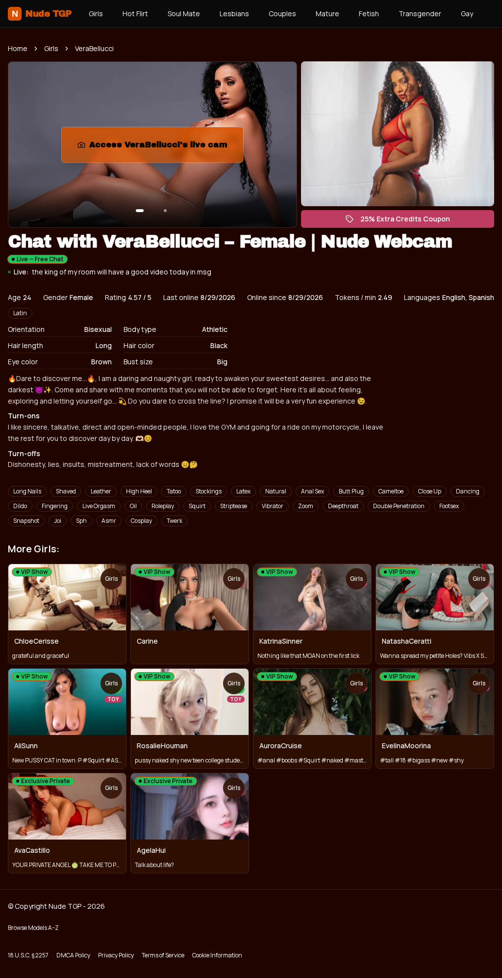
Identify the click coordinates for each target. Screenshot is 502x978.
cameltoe (390, 491)
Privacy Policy (116, 955)
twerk (174, 520)
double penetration (399, 506)
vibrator (272, 506)
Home (17, 48)
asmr (108, 520)
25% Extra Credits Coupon (410, 221)
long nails (27, 491)
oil (133, 506)
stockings (209, 491)
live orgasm (98, 506)
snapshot (26, 520)
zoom (305, 506)
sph (81, 520)
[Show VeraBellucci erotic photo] (140, 210)
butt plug (351, 491)
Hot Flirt (135, 13)
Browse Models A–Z (33, 928)
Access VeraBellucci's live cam (162, 147)
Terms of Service (163, 955)
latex (243, 491)
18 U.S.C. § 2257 (28, 955)
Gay (467, 13)
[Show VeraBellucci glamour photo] (165, 210)
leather (101, 491)
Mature (327, 13)
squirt (197, 506)
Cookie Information (217, 955)
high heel (139, 491)
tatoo (174, 491)
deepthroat (343, 506)
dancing (467, 491)
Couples (282, 13)
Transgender (420, 13)
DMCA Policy (73, 955)
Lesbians (234, 13)
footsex (449, 506)
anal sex (312, 491)
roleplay (162, 506)
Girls (96, 13)
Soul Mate (184, 13)
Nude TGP (41, 14)
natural (275, 491)
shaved (66, 491)
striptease (233, 506)
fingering (55, 506)
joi (57, 520)
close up (429, 491)
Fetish (369, 13)
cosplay (141, 520)
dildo (20, 506)
